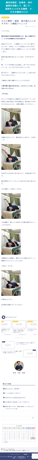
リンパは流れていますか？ (13, 393)
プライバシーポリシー (15, 454)
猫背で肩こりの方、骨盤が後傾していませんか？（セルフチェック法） (19, 408)
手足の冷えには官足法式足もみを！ (15, 397)
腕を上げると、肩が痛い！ (13, 389)
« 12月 (5, 442)
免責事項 (25, 454)
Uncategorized (5, 17)
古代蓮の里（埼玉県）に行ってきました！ (17, 402)
